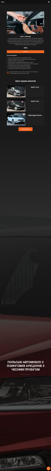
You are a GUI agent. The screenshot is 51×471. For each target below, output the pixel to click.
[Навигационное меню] (49, 2)
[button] (25, 51)
